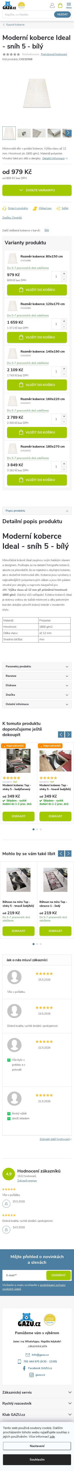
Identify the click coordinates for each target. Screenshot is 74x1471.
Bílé (47, 230)
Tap (15, 782)
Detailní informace (53, 158)
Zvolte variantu (40, 190)
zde (52, 1436)
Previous (61, 734)
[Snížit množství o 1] (64, 279)
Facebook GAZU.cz (40, 1368)
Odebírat (59, 1275)
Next (68, 734)
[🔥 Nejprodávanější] (19, 761)
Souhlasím (37, 1459)
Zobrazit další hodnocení (55, 1139)
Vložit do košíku (40, 290)
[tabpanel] (18, 783)
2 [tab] (37, 829)
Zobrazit (18, 816)
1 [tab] (34, 829)
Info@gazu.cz (40, 1355)
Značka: (12, 218)
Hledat (62, 14)
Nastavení (37, 1446)
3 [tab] (41, 829)
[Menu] (69, 5)
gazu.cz (40, 1375)
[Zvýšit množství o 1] (64, 274)
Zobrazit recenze (27, 1180)
